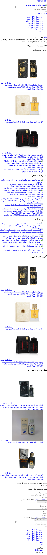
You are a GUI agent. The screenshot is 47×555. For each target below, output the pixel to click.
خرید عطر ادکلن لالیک (35, 27)
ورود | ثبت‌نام (42, 13)
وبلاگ (41, 31)
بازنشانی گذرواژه (41, 499)
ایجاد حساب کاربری (40, 519)
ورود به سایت (42, 501)
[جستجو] (46, 526)
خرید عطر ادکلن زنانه (35, 19)
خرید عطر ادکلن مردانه (34, 21)
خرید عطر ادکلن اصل (35, 17)
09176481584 (42, 1)
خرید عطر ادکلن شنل (35, 25)
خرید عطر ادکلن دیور (35, 23)
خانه (45, 37)
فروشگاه (39, 29)
